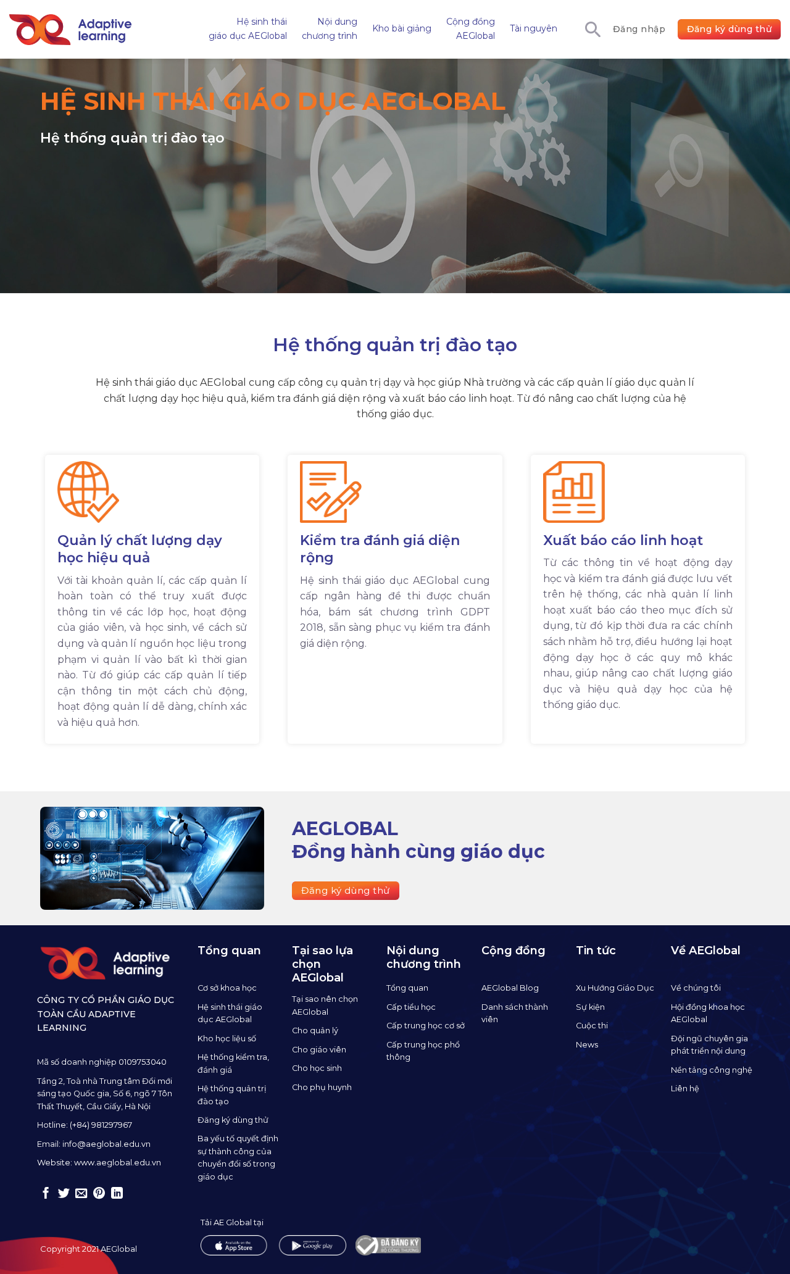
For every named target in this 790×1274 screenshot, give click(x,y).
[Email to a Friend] (81, 1194)
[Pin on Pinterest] (99, 1194)
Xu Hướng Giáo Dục (615, 988)
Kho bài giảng (401, 28)
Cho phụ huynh (322, 1087)
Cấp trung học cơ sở (425, 1025)
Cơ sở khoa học (227, 988)
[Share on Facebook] (46, 1194)
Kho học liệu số (227, 1038)
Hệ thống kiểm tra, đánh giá (233, 1063)
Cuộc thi (592, 1025)
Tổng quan (407, 988)
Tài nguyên (533, 28)
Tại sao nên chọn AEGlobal (325, 1005)
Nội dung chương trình (329, 28)
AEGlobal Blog (510, 988)
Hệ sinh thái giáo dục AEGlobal (248, 28)
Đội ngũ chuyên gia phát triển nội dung (709, 1044)
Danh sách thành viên (514, 1013)
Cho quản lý (315, 1030)
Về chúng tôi (696, 988)
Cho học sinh (317, 1068)
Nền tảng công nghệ (711, 1070)
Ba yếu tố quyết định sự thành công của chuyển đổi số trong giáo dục (238, 1157)
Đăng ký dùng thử (233, 1120)
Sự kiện (590, 1007)
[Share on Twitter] (64, 1194)
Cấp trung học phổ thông (423, 1051)
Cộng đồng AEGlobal (470, 28)
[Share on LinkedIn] (117, 1194)
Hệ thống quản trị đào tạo (232, 1094)
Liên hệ (685, 1088)
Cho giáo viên (319, 1049)
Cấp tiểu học (411, 1007)
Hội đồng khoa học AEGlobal (708, 1013)
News (587, 1044)
